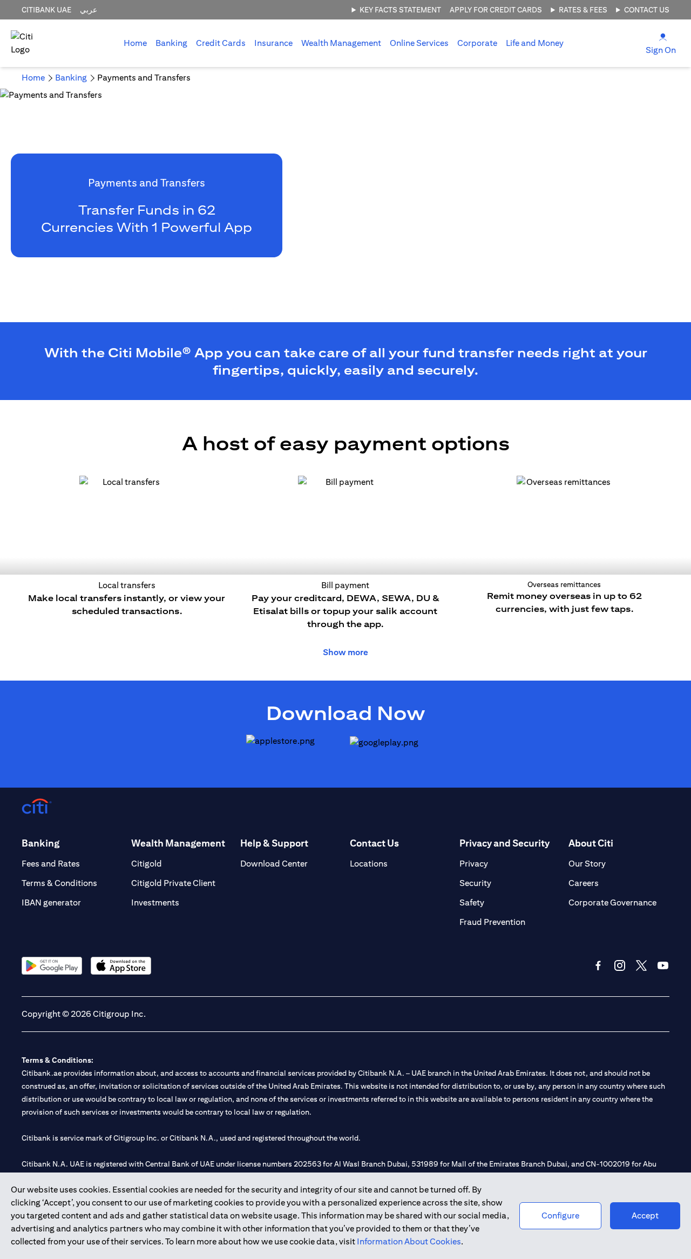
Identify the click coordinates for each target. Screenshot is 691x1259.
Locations (369, 863)
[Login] (662, 36)
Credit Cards (221, 43)
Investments (155, 902)
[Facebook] (598, 965)
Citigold (146, 863)
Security (475, 883)
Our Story (587, 863)
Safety (471, 902)
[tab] (171, 43)
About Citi (590, 843)
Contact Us (646, 9)
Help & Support (274, 843)
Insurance (273, 43)
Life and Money (535, 43)
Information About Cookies (409, 1241)
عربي (88, 9)
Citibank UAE (46, 9)
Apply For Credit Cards (496, 9)
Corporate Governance (612, 902)
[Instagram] (619, 965)
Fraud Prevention (492, 922)
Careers (583, 883)
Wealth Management (341, 43)
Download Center (274, 863)
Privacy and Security (504, 843)
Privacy (473, 863)
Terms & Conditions (59, 883)
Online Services (419, 43)
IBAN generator (51, 902)
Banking (171, 43)
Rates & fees (583, 9)
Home (135, 43)
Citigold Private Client (173, 883)
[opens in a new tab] (293, 750)
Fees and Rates (51, 863)
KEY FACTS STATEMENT (400, 9)
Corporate (477, 43)
